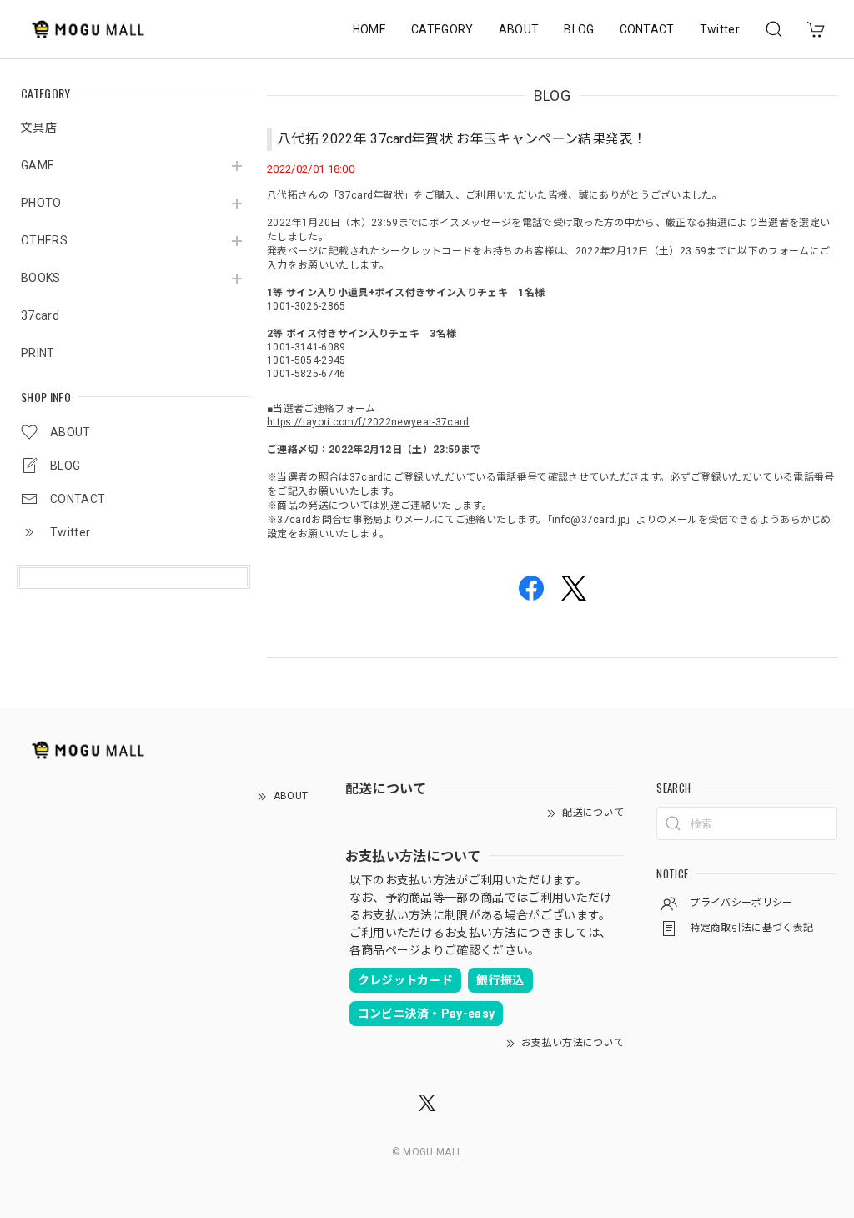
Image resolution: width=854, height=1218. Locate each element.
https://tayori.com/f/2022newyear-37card (368, 422)
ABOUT (519, 29)
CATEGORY (442, 29)
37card (40, 315)
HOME (369, 29)
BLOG (579, 29)
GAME (37, 165)
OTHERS (44, 240)
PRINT (38, 353)
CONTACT (647, 29)
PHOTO (41, 202)
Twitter (720, 29)
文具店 (39, 127)
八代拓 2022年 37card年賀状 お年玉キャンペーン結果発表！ (462, 139)
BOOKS (41, 277)
